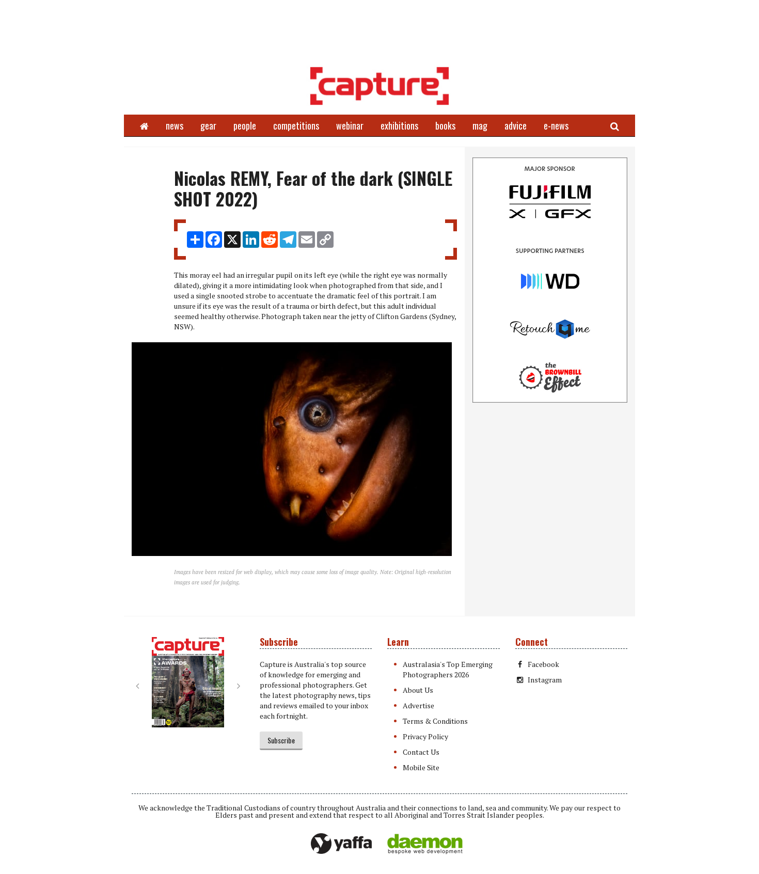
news (174, 125)
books (445, 125)
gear (208, 125)
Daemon (425, 844)
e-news (556, 125)
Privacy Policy (425, 736)
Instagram (545, 680)
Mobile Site (421, 767)
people (244, 125)
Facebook (543, 664)
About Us (418, 690)
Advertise (418, 705)
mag (479, 125)
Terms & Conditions (435, 721)
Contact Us (421, 752)
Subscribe (281, 740)
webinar (349, 125)
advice (515, 125)
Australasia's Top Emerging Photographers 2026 (448, 669)
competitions (296, 125)
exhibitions (399, 125)
